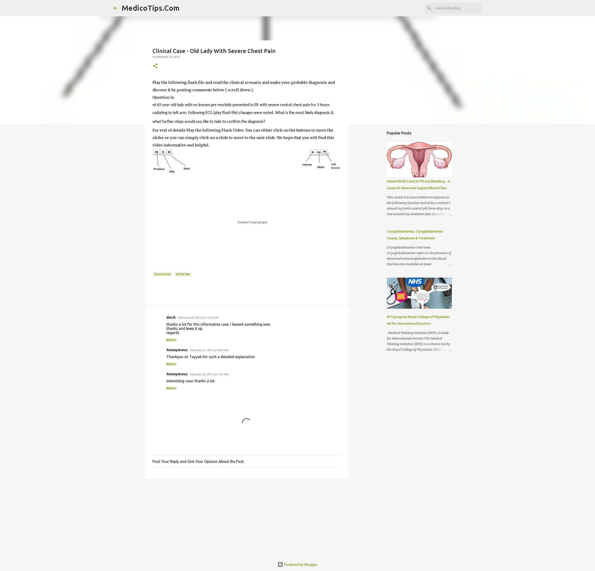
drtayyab (183, 274)
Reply (171, 340)
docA (171, 317)
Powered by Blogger (300, 564)
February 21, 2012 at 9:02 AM (208, 350)
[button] (155, 66)
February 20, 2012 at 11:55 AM (198, 317)
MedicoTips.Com (150, 8)
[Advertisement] (246, 518)
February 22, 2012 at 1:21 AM (208, 374)
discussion (162, 274)
